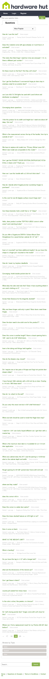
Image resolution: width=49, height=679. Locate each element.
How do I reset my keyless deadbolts (15, 263)
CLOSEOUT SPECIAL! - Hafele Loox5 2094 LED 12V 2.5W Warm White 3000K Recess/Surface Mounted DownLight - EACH (24, 100)
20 (20, 636)
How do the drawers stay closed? (13, 359)
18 (11, 636)
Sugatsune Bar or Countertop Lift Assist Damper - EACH (24, 191)
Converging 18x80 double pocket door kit (16, 273)
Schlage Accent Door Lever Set (26, 553)
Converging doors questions (12, 107)
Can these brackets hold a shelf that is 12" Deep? (19, 211)
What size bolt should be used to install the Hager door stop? (23, 417)
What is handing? (8, 550)
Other (5, 654)
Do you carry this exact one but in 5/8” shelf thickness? (21, 404)
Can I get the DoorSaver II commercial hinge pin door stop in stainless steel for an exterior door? (23, 82)
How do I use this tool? (10, 34)
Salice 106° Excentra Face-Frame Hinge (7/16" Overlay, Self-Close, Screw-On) (23, 64)
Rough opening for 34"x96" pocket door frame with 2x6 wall (22, 470)
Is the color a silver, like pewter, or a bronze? (17, 601)
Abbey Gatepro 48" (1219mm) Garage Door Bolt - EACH (24, 140)
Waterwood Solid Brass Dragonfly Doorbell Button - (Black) (24, 302)
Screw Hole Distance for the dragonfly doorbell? (18, 299)
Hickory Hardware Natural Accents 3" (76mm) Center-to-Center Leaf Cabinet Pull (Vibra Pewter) (23, 605)
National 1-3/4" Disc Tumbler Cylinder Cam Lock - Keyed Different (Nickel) (24, 437)
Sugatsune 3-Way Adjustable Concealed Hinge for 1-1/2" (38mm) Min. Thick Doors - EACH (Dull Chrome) (24, 450)
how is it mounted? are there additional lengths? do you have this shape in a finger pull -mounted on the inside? (24, 251)
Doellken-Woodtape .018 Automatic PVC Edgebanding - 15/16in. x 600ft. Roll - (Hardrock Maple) (21, 51)
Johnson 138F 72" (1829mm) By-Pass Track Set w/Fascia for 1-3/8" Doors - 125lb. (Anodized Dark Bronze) (24, 500)
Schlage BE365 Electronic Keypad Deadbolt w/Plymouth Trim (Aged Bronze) (22, 267)
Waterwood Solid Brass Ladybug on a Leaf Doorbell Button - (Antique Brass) (24, 522)
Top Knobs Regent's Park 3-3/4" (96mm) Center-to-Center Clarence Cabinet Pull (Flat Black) (24, 227)
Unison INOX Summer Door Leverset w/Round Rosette (23, 153)
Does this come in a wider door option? (15, 507)
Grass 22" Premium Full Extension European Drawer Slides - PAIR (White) (23, 543)
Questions (10, 22)
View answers (19, 137)
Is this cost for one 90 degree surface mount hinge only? (21, 198)
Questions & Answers (14, 674)
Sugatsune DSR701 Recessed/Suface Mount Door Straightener (24, 243)
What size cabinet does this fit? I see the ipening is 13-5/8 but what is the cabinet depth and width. (23, 458)
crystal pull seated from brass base (14, 591)
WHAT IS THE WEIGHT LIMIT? (13, 539)
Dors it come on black (9, 529)
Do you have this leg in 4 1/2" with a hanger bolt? (19, 559)
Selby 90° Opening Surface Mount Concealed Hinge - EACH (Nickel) (25, 204)
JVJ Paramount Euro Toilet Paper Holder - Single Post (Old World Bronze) (24, 398)
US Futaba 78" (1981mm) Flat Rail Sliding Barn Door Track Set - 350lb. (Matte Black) (23, 341)
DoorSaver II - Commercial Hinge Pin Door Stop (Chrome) (23, 87)
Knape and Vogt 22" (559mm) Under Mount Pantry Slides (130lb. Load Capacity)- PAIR (24, 74)
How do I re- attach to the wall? (13, 394)
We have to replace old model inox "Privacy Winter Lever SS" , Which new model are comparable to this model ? (24, 148)
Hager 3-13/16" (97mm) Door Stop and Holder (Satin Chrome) (24, 424)
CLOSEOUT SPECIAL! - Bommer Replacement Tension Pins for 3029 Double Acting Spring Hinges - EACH (24, 573)
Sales (5, 647)
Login (14, 13)
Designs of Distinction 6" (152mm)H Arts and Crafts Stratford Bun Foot (24, 563)
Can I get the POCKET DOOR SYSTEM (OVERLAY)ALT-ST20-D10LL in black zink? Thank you (24, 161)
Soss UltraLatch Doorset (23, 179)
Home (5, 13)
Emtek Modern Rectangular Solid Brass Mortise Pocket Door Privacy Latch (23, 328)
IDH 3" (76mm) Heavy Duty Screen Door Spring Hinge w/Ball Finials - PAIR (23, 315)
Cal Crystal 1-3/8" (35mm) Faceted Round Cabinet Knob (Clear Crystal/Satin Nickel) (24, 594)
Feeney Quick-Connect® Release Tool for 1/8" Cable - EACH (23, 38)
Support (6, 650)
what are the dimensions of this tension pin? (17, 570)
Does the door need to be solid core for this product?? (20, 322)
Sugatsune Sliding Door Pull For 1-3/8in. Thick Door (31, 510)
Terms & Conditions (31, 674)
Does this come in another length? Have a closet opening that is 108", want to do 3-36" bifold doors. (24, 336)
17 (7, 636)
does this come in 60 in (10, 496)
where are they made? (10, 484)
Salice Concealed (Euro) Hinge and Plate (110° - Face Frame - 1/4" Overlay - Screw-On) (24, 387)
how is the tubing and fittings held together (17, 348)
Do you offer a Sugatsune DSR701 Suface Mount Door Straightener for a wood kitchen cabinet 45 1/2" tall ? (21, 235)
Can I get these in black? (11, 580)
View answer (24, 34)
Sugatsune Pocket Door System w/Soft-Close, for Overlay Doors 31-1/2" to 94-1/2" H (23, 166)
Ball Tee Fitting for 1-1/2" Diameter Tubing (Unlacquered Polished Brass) (21, 352)
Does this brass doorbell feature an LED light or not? (20, 516)
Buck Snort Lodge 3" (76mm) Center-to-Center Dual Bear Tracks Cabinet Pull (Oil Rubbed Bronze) (24, 292)
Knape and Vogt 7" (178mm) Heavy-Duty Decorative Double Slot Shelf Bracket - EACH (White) (25, 584)
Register (23, 13)
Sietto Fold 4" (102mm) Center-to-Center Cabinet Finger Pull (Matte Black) (23, 256)
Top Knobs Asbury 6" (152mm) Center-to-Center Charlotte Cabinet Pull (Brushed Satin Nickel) (23, 533)
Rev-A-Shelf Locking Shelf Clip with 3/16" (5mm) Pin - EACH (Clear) (24, 411)
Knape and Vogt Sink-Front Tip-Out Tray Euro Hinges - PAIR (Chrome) (23, 362)
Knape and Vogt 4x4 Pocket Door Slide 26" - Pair (31, 375)
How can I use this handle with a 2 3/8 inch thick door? (21, 173)
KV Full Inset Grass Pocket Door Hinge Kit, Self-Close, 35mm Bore (24, 618)
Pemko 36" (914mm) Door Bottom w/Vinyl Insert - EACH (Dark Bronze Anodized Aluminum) (24, 631)
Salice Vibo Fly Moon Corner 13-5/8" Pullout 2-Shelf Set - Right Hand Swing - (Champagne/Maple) (25, 463)
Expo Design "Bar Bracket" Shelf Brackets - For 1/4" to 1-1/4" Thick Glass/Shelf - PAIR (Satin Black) (24, 214)
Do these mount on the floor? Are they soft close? (19, 71)
